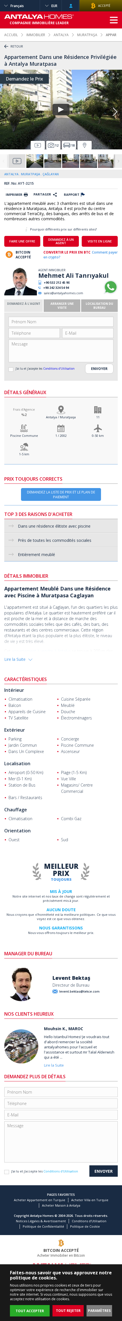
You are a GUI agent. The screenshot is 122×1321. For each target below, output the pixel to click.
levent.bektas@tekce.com (79, 991)
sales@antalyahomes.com (63, 293)
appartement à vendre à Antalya (41, 651)
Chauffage (15, 809)
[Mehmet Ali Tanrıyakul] (20, 294)
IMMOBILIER (35, 34)
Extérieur (14, 730)
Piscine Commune (24, 435)
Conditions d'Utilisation (59, 369)
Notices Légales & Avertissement (41, 1221)
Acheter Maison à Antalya (61, 1205)
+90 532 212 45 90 (57, 282)
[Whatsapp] (111, 293)
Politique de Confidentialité (43, 1226)
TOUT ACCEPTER (30, 1310)
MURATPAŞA (87, 34)
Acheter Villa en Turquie (89, 1200)
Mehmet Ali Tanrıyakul (73, 275)
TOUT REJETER (68, 1310)
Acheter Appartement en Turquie (39, 1200)
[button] (115, 112)
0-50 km (98, 435)
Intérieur (14, 690)
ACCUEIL (11, 34)
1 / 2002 (61, 435)
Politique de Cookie (85, 1226)
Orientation (17, 831)
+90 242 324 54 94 (56, 287)
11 (98, 417)
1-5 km (24, 454)
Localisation (17, 763)
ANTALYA (61, 34)
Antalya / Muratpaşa (61, 417)
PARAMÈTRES (99, 1310)
